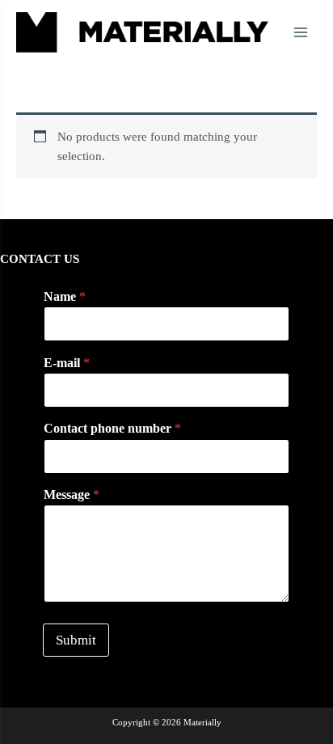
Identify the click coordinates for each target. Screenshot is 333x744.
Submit (76, 640)
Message (71, 494)
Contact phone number (112, 428)
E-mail (67, 363)
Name (65, 296)
